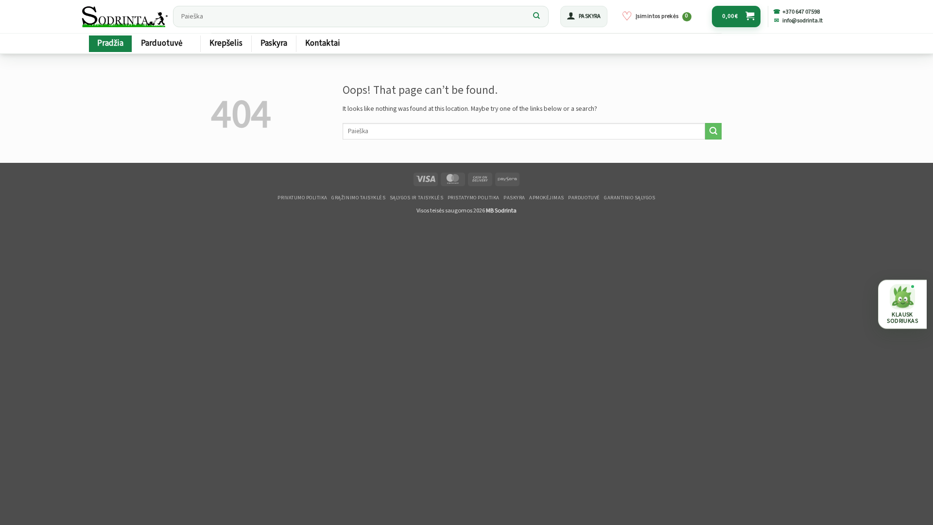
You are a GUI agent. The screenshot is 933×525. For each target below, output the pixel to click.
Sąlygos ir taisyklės (417, 197)
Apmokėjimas (546, 197)
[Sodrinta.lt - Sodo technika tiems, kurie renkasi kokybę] (124, 16)
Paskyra (273, 43)
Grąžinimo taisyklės (358, 197)
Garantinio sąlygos (629, 197)
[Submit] (536, 16)
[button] (583, 16)
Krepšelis (225, 43)
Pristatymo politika (474, 197)
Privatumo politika (302, 197)
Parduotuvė (161, 43)
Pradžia (110, 43)
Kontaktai (322, 43)
